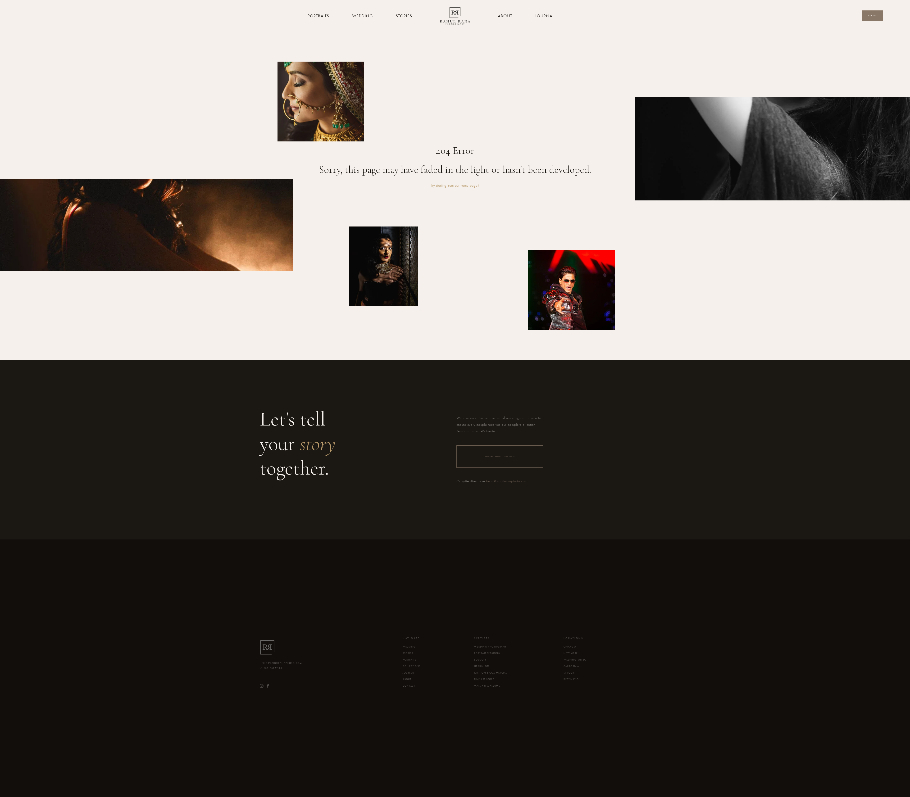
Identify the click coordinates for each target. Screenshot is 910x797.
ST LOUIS (569, 672)
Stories (404, 15)
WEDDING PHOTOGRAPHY (491, 646)
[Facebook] (268, 686)
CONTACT (409, 685)
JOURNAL (408, 672)
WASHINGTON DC (575, 659)
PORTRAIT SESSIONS (487, 653)
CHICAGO (570, 646)
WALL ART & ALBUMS (487, 685)
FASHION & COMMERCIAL (490, 672)
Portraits (318, 15)
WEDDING (409, 646)
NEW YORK (571, 653)
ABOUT (407, 679)
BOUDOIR (480, 659)
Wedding (362, 15)
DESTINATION (572, 679)
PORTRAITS (409, 659)
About (505, 15)
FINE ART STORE (484, 679)
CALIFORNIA (571, 666)
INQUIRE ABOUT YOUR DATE (500, 456)
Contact (872, 16)
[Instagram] (262, 686)
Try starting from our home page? (455, 185)
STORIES (408, 653)
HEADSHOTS (482, 666)
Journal (544, 15)
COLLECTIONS (412, 666)
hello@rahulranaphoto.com (507, 481)
